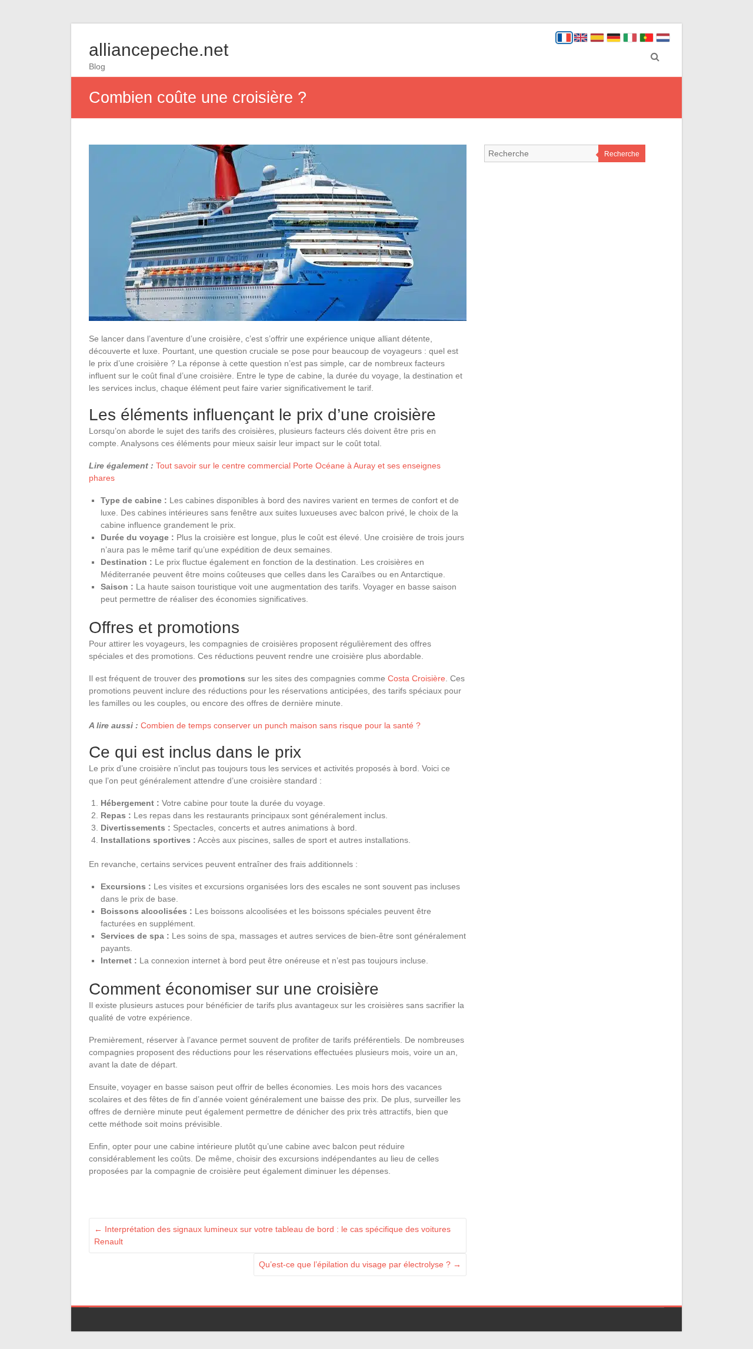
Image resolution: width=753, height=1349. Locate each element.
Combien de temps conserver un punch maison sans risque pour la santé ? (281, 725)
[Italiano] (630, 37)
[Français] (564, 37)
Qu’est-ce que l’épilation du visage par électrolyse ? (360, 1264)
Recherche (621, 154)
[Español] (597, 37)
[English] (581, 37)
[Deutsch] (614, 37)
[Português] (646, 37)
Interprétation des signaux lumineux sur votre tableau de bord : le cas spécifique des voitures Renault (272, 1235)
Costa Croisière (416, 678)
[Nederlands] (663, 37)
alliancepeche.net (158, 49)
